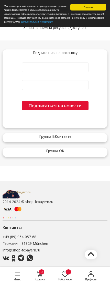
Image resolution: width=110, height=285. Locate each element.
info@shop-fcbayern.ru (21, 250)
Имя (55, 60)
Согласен (88, 7)
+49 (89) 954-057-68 (19, 236)
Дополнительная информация (37, 21)
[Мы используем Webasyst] (9, 217)
